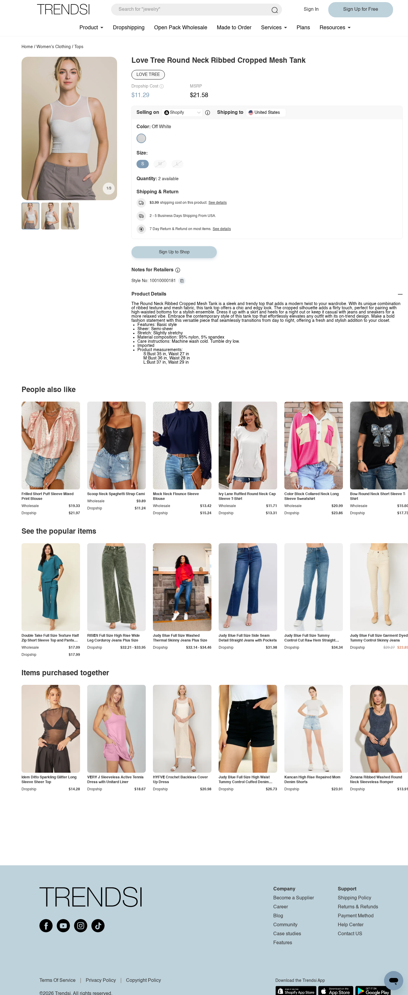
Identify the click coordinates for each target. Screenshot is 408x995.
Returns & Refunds (358, 907)
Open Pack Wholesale (180, 27)
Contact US (350, 934)
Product (88, 27)
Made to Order (234, 27)
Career (280, 907)
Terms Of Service (57, 980)
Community (285, 925)
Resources (332, 27)
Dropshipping (129, 27)
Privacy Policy (101, 980)
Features (282, 943)
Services (271, 27)
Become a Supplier (293, 898)
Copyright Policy (143, 980)
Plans (303, 27)
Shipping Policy (354, 898)
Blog (278, 916)
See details (217, 203)
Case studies (287, 934)
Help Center (350, 925)
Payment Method (356, 916)
